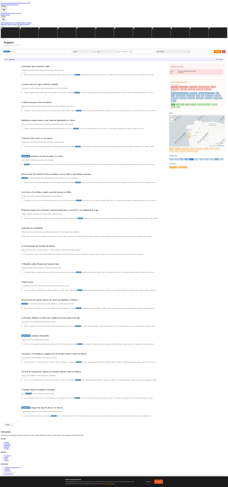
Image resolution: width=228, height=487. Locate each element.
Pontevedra (185, 148)
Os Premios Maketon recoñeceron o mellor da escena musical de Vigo (50, 318)
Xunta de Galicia (218, 98)
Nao (203, 95)
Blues (187, 104)
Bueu (176, 151)
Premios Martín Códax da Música (180, 93)
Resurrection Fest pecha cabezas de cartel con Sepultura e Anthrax (49, 300)
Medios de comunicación (204, 104)
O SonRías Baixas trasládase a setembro (38, 390)
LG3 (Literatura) (17, 22)
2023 (221, 159)
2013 (176, 159)
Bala (173, 95)
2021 (211, 159)
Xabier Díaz (191, 89)
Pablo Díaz (199, 89)
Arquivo (3, 4)
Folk (178, 107)
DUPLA (173, 100)
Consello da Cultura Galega (12, 467)
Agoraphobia (193, 93)
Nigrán (192, 148)
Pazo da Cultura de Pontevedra (206, 93)
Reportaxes (15, 4)
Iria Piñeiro (183, 89)
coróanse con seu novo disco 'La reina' (42, 156)
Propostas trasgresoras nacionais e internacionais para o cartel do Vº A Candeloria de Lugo (59, 210)
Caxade (213, 87)
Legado (3, 16)
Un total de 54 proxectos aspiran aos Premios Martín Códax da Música (51, 372)
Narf (217, 93)
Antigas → (8, 424)
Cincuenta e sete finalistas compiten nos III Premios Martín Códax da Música (54, 354)
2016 (186, 159)
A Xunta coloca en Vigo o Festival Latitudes (39, 84)
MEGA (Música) (27, 22)
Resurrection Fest (180, 95)
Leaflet (213, 145)
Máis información (110, 484)
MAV (198, 95)
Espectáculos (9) (182, 167)
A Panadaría (191, 98)
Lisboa (217, 148)
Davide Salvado (183, 87)
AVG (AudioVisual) (6, 22)
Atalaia (8, 15)
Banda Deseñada (25, 24)
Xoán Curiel (208, 89)
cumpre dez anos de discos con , (42, 408)
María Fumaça (209, 95)
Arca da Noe (175, 98)
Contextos (7, 444)
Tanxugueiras (200, 98)
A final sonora (27, 282)
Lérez (196, 151)
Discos (14, 13)
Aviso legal (7, 470)
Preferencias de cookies (9, 472)
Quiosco (18, 13)
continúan (35, 336)
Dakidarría (177, 148)
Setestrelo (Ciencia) (6, 24)
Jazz (178, 104)
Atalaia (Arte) (16, 24)
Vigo (171, 148)
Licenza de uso (8, 474)
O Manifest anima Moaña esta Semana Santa (40, 264)
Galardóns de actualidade (32, 228)
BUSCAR (217, 51)
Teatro (173, 107)
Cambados (198, 148)
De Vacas (218, 95)
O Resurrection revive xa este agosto (36, 138)
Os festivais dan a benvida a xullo (35, 66)
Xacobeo (214, 104)
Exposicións (4, 13)
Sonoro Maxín (190, 95)
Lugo (171, 151)
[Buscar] (19, 26)
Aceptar (158, 482)
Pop (182, 104)
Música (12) (173, 167)
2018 (196, 159)
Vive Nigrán (183, 98)
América (190, 151)
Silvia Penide (193, 87)
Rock (173, 104)
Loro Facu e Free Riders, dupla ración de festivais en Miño (46, 192)
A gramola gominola (204, 87)
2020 (206, 159)
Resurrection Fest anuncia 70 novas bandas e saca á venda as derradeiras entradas (56, 174)
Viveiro (206, 148)
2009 (171, 159)
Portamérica (208, 98)
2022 (216, 159)
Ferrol (211, 148)
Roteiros (3, 15)
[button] (171, 117)
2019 (201, 159)
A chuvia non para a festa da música (36, 102)
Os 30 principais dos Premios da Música (38, 246)
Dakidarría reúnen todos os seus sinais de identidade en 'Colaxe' (48, 120)
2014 (181, 159)
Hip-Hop (193, 104)
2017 (191, 159)
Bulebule (4, 6)
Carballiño (183, 151)
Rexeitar (148, 482)
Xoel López (174, 87)
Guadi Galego (175, 89)
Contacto (6, 469)
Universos (8, 4)
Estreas (10, 13)
